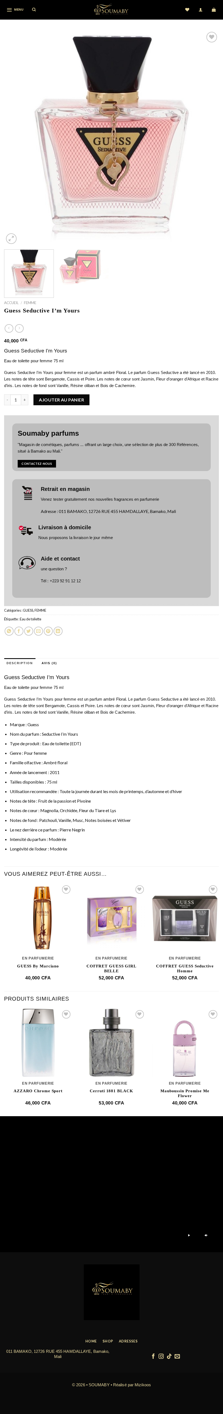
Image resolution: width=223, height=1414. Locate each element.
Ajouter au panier (61, 399)
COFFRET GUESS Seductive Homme (185, 968)
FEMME (30, 303)
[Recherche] (34, 10)
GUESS (28, 610)
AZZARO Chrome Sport (38, 1091)
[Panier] (214, 10)
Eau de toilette (30, 619)
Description (20, 663)
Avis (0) (49, 663)
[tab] (19, 663)
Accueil (11, 303)
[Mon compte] (201, 10)
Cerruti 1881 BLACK (111, 1091)
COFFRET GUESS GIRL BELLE (111, 968)
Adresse (48, 511)
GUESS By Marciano (38, 966)
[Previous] (15, 137)
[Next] (208, 137)
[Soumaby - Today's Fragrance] (111, 10)
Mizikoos (143, 1384)
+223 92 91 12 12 (65, 580)
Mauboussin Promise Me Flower (184, 1093)
